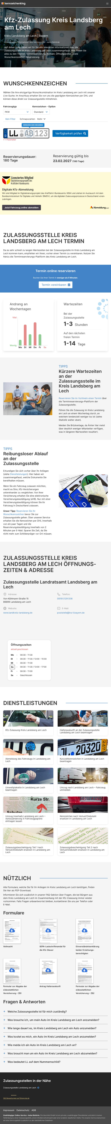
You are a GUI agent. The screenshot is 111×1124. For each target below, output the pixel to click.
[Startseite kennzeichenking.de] (13, 3)
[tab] (10, 119)
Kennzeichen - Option (44, 106)
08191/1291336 (65, 598)
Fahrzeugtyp (10, 106)
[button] (107, 3)
